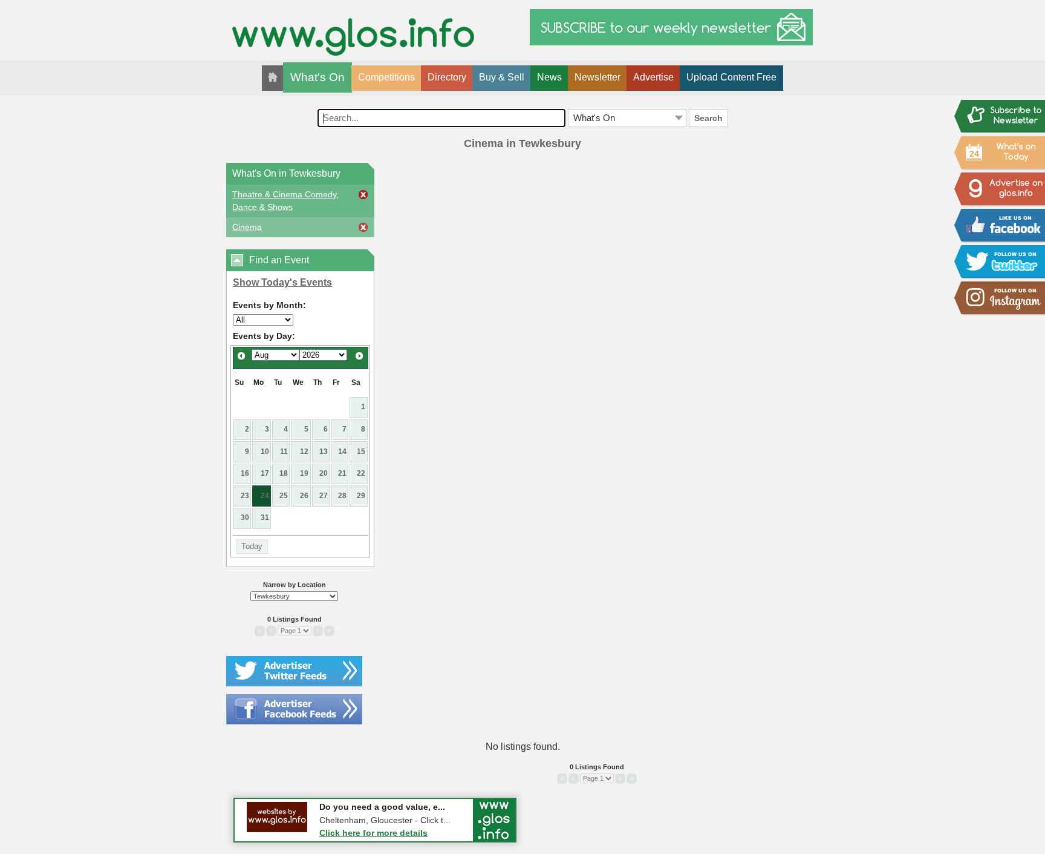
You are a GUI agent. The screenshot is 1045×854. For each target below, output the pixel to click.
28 (342, 495)
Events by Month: (269, 305)
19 (304, 473)
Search (708, 118)
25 (283, 495)
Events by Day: (264, 336)
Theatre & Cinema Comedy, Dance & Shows (285, 200)
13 (323, 451)
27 (323, 495)
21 (342, 473)
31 (265, 517)
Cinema (247, 227)
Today (251, 546)
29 (361, 495)
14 (342, 451)
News (549, 77)
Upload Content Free (731, 77)
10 (265, 451)
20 (323, 473)
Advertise (653, 77)
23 (245, 495)
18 (283, 473)
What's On (317, 77)
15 (361, 451)
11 (284, 451)
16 (245, 473)
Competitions (386, 77)
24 (265, 495)
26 (304, 495)
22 (361, 473)
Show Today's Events (282, 282)
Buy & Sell (501, 77)
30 (245, 517)
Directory (447, 77)
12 (304, 451)
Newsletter (597, 77)
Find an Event (279, 260)
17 (265, 473)
